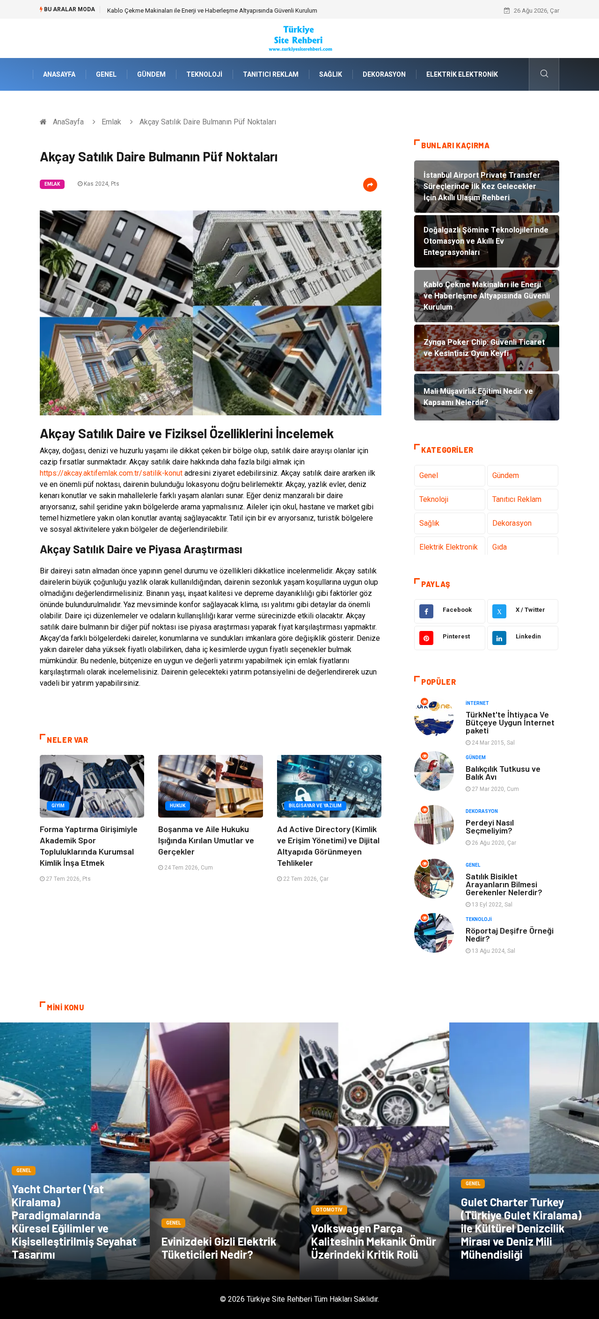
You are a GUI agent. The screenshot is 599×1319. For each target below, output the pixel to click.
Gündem (151, 74)
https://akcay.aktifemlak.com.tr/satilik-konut (111, 473)
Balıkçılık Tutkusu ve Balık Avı (503, 772)
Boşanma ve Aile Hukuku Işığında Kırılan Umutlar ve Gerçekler (206, 840)
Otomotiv (329, 1209)
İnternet (477, 703)
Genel (106, 74)
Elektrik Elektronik (462, 74)
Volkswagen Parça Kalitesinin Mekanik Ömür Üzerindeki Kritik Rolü (373, 1241)
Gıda (499, 547)
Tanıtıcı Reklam (271, 74)
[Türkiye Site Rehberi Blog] (299, 37)
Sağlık (330, 74)
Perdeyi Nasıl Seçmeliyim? (490, 826)
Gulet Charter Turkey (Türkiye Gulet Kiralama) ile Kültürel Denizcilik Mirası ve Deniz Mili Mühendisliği (521, 1228)
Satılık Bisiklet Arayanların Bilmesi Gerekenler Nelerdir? (504, 884)
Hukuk (177, 805)
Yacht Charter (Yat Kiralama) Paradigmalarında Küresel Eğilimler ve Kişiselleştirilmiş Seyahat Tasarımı (74, 1221)
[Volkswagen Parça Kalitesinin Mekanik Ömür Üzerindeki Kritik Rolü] (374, 1151)
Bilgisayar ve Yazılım (315, 805)
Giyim (58, 805)
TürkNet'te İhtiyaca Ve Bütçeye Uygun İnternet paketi (510, 722)
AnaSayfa (59, 74)
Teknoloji (204, 74)
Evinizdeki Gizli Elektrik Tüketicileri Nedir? (219, 1247)
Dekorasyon (384, 74)
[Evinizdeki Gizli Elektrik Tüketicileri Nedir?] (225, 1151)
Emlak (111, 121)
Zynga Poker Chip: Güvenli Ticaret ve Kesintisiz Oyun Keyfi (184, 10)
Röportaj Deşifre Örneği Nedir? (510, 934)
